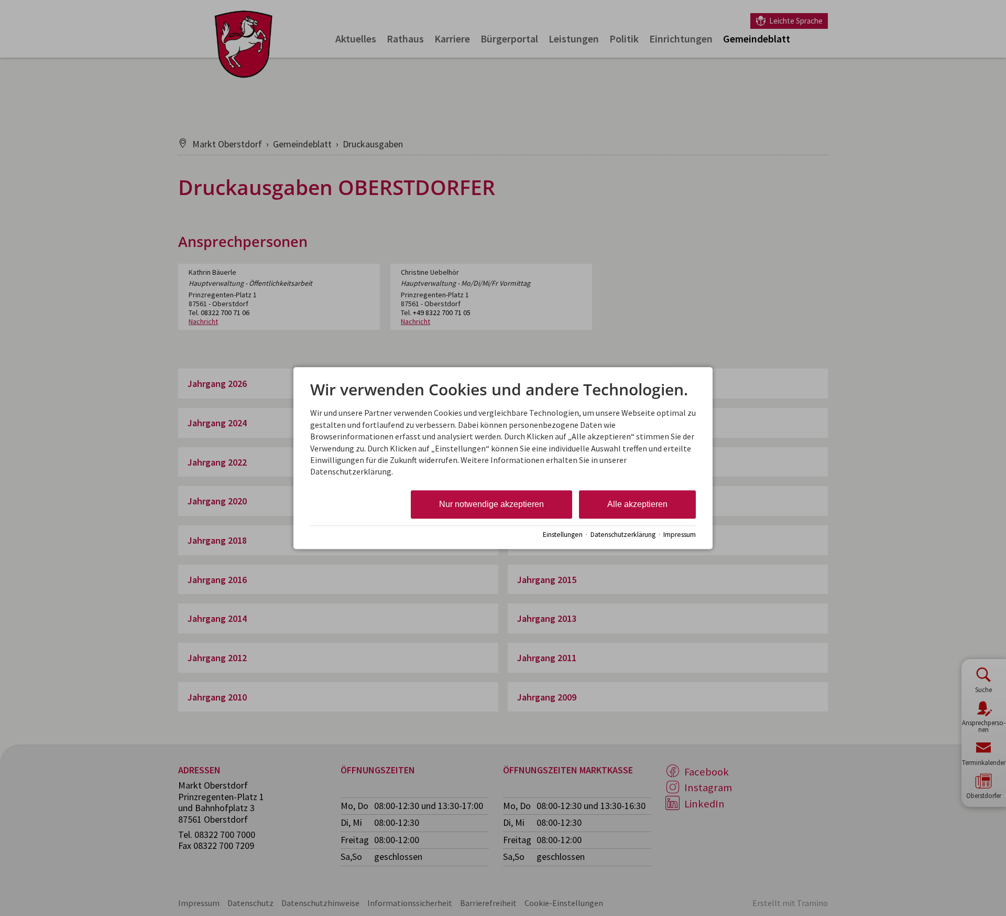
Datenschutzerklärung (623, 534)
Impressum (679, 534)
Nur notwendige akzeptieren (491, 504)
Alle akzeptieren (637, 504)
